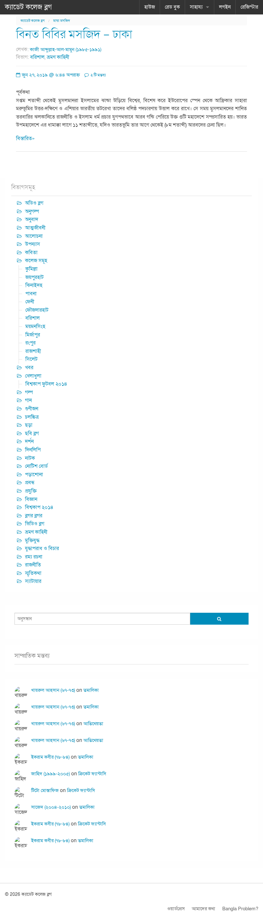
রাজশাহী (33, 351)
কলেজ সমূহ (36, 260)
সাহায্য (196, 7)
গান (28, 400)
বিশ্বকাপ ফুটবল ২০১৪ (46, 384)
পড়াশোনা (34, 474)
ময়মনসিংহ (35, 326)
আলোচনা (34, 236)
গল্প (29, 392)
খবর (29, 367)
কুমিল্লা (31, 268)
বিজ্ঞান (31, 499)
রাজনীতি (33, 564)
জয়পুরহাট (34, 277)
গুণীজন (31, 408)
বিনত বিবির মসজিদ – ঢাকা (74, 34)
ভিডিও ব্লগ (34, 523)
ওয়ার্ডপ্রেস (176, 908)
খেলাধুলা (33, 375)
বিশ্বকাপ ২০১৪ (39, 507)
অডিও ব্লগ (34, 203)
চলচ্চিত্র (32, 417)
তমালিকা (91, 690)
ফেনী (29, 301)
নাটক (30, 458)
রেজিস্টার (249, 7)
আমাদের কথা (203, 908)
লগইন (225, 7)
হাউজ (149, 7)
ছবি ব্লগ (32, 433)
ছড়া (28, 425)
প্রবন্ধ (30, 482)
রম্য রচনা (33, 556)
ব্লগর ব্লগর (33, 515)
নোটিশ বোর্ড (36, 466)
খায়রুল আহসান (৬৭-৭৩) (53, 690)
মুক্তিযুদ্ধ (32, 540)
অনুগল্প (32, 211)
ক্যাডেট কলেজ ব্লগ (28, 7)
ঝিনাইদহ (33, 285)
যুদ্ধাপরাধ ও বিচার (42, 548)
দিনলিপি (33, 449)
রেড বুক (172, 7)
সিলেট (31, 359)
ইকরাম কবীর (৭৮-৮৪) (50, 757)
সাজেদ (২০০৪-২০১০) (51, 807)
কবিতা (31, 252)
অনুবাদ (31, 219)
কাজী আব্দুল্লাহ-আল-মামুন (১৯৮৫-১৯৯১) (65, 49)
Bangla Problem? (240, 908)
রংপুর (30, 342)
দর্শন (29, 441)
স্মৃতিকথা (33, 573)
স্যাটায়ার (33, 581)
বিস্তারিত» (25, 138)
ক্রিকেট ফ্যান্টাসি (92, 774)
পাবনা (31, 293)
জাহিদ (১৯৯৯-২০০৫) (50, 774)
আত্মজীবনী (35, 227)
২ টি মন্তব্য (97, 75)
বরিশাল (37, 57)
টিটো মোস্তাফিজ (45, 790)
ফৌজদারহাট (36, 310)
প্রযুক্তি (31, 491)
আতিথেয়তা (93, 723)
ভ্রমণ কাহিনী (58, 57)
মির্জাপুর (32, 334)
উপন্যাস (32, 244)
